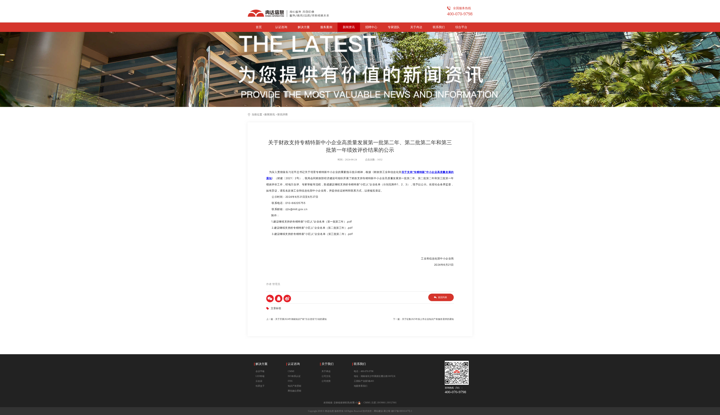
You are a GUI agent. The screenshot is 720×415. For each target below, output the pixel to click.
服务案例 (326, 27)
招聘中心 (371, 27)
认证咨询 (281, 27)
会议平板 (260, 371)
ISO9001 (381, 402)
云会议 (259, 381)
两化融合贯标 (294, 390)
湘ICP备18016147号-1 (401, 411)
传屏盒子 (260, 386)
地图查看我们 (360, 386)
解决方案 (304, 27)
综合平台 (461, 27)
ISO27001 (392, 402)
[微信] (270, 298)
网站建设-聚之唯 (382, 411)
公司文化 (326, 376)
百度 (373, 402)
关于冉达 (416, 27)
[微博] (287, 298)
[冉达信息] (288, 11)
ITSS (290, 381)
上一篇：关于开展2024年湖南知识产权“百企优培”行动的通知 (296, 319)
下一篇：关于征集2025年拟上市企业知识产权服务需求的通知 (423, 319)
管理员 (276, 284)
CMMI (291, 371)
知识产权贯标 (294, 386)
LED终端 (260, 376)
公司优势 (326, 381)
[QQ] (278, 298)
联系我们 (439, 27)
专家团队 (394, 27)
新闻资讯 (349, 27)
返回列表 (442, 297)
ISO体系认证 (294, 376)
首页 (259, 27)
